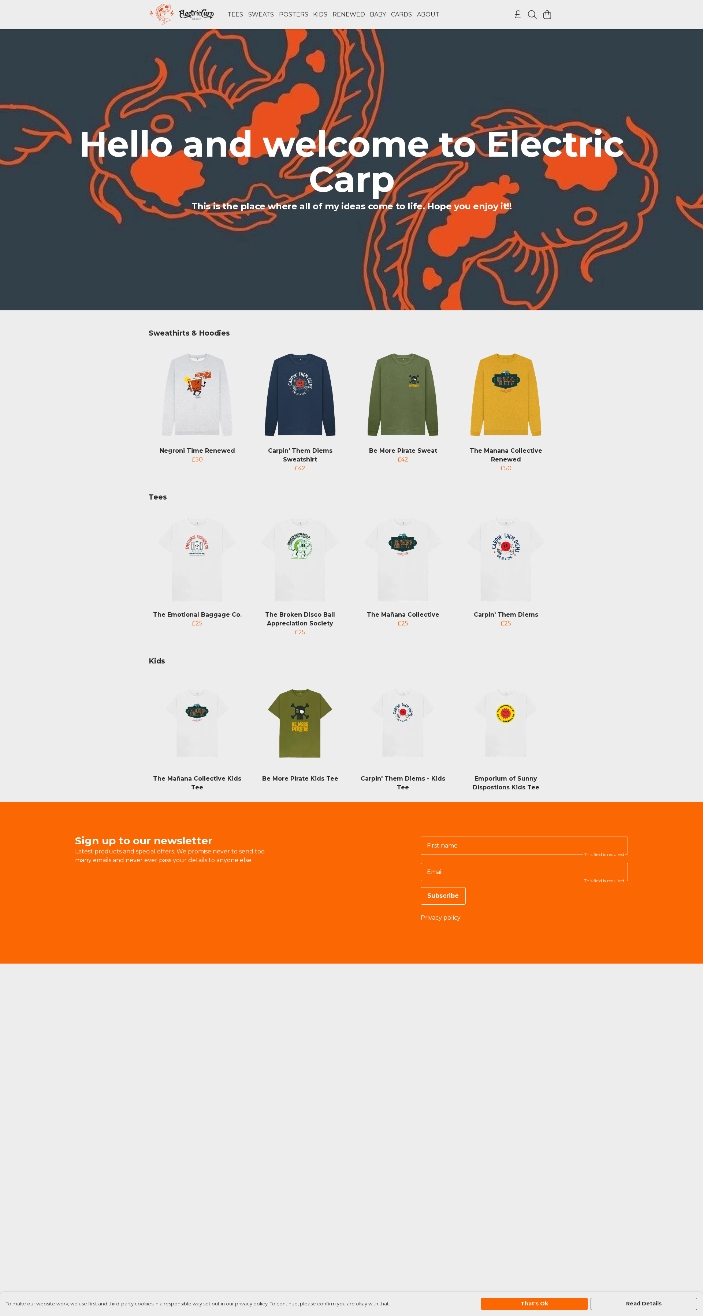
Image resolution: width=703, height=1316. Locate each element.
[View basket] (547, 14)
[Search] (532, 14)
